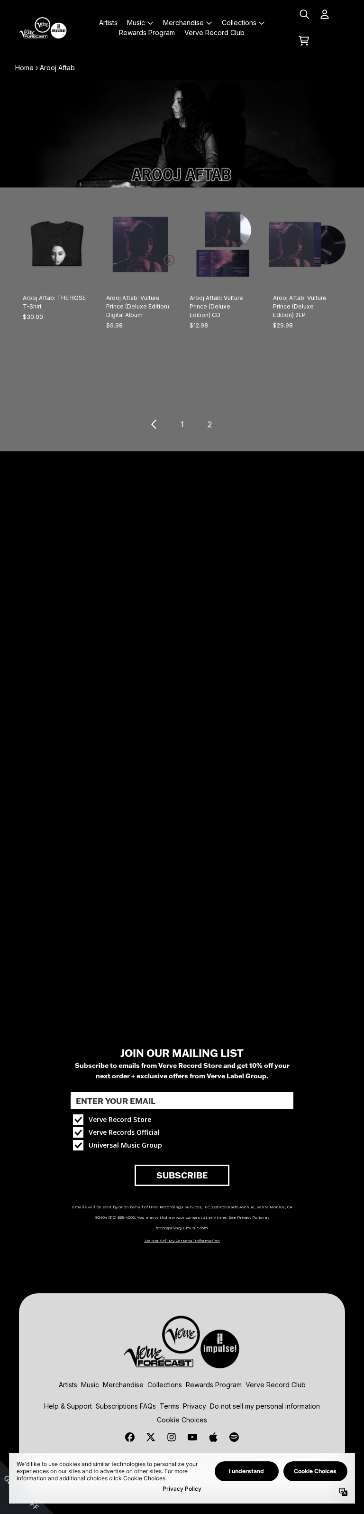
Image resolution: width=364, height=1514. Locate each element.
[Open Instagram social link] (171, 1437)
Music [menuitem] (136, 23)
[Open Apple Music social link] (213, 1437)
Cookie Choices (182, 1420)
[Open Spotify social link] (234, 1437)
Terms (169, 1406)
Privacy (194, 1406)
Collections (164, 1385)
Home (24, 68)
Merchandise (123, 1385)
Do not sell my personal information (265, 1406)
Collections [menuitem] (239, 23)
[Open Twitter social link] (150, 1437)
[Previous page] (154, 424)
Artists (68, 1385)
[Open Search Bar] (304, 14)
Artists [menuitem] (108, 23)
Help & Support (68, 1406)
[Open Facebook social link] (129, 1437)
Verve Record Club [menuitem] (214, 32)
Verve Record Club (276, 1385)
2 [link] (210, 424)
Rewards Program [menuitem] (147, 32)
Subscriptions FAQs (126, 1406)
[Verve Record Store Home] (43, 28)
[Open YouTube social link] (192, 1437)
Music (90, 1385)
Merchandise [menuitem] (183, 23)
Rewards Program (214, 1385)
